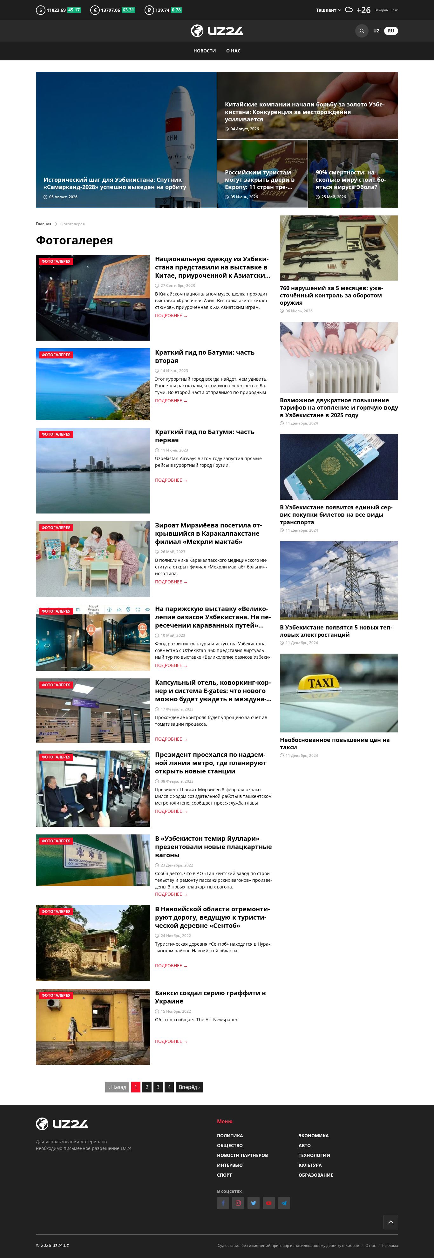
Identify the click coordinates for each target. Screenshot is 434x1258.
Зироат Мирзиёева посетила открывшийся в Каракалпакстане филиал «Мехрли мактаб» (208, 533)
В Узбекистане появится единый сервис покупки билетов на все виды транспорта (336, 515)
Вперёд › (189, 1087)
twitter (254, 1203)
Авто (305, 1145)
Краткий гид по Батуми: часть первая (204, 436)
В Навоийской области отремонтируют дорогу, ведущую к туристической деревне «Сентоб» (212, 917)
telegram (284, 1203)
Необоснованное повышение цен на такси (335, 743)
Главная (43, 224)
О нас (233, 51)
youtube (269, 1203)
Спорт (224, 1175)
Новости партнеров (242, 1155)
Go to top (390, 1222)
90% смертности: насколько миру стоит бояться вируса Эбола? (351, 180)
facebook (223, 1203)
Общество (230, 1145)
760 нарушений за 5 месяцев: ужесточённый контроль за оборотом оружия (331, 295)
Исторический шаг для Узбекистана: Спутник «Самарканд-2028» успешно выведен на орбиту (115, 183)
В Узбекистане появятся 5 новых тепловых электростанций (336, 631)
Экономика (314, 1135)
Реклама (390, 1245)
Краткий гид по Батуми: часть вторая (204, 356)
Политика (230, 1135)
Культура (310, 1165)
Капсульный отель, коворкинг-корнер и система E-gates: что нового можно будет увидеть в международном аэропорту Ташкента (213, 690)
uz (376, 31)
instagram (238, 1203)
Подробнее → (171, 315)
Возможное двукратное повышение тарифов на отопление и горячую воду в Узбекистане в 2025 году (339, 408)
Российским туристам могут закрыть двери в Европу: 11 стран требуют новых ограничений (260, 180)
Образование (316, 1175)
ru (391, 31)
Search (362, 30)
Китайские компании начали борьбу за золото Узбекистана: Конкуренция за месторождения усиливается (305, 112)
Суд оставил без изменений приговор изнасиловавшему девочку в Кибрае (288, 1245)
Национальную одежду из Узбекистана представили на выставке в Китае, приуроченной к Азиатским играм (212, 267)
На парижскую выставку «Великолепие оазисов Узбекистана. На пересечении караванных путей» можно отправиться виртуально (213, 617)
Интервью (230, 1165)
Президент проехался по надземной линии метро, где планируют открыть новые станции (211, 763)
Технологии (314, 1155)
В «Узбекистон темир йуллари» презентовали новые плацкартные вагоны (213, 846)
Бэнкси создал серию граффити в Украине (210, 997)
